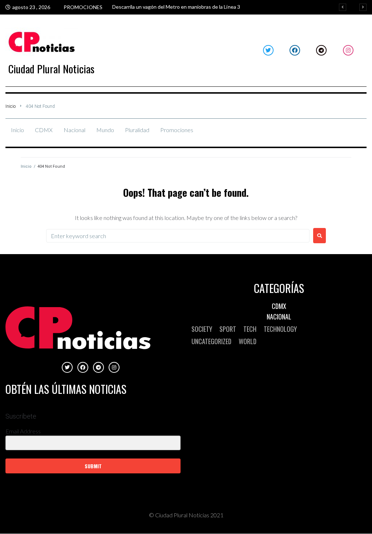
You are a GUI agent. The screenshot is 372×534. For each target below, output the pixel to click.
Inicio (10, 106)
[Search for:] (178, 235)
